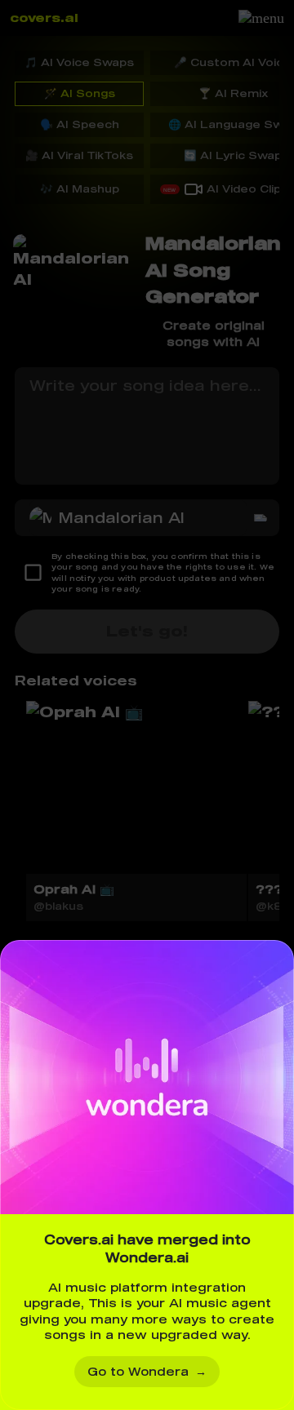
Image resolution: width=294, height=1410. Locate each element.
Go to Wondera (147, 1371)
